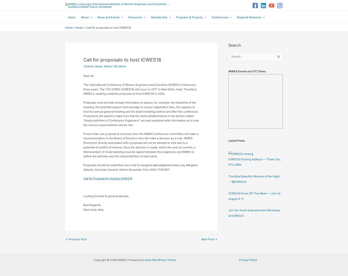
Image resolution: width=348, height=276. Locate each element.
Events (89, 66)
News (98, 66)
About (85, 17)
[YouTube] (272, 6)
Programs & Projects (189, 17)
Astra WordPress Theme (160, 260)
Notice (108, 66)
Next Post (209, 239)
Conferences (220, 17)
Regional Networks (249, 17)
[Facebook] (255, 6)
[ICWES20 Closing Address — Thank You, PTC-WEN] (240, 154)
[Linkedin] (263, 6)
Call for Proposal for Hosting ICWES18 (107, 178)
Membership (159, 17)
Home (72, 17)
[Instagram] (280, 6)
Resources (135, 17)
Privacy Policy (248, 260)
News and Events (109, 17)
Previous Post (76, 239)
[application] (90, 17)
